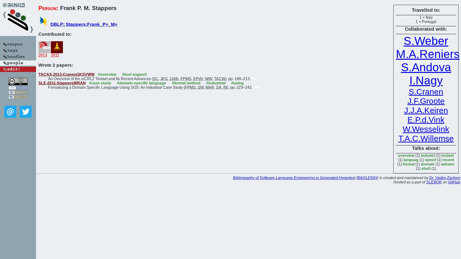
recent (448, 160)
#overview (107, 74)
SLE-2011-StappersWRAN (62, 83)
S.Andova (426, 67)
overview (406, 155)
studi (426, 168)
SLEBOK (434, 182)
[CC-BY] (18, 84)
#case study (100, 83)
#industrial (215, 83)
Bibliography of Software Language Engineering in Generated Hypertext (294, 178)
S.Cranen (426, 91)
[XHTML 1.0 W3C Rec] (18, 93)
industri (428, 155)
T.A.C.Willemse (426, 138)
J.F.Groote (426, 101)
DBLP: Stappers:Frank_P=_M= (83, 24)
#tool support (134, 74)
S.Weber (426, 41)
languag (411, 160)
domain (428, 164)
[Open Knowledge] (18, 88)
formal (408, 164)
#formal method (186, 83)
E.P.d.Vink (425, 119)
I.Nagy (426, 80)
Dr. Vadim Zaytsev (444, 178)
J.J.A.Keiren (426, 110)
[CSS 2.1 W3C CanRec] (18, 102)
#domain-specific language (141, 83)
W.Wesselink (426, 129)
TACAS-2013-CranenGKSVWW (66, 74)
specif (430, 160)
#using (237, 83)
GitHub (454, 182)
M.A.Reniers (428, 54)
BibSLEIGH (367, 178)
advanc (448, 164)
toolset (447, 155)
